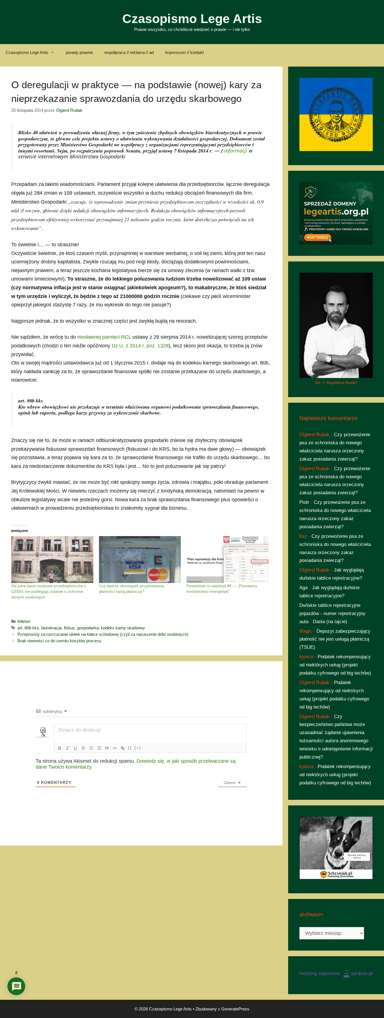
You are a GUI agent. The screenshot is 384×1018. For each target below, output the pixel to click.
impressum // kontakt (184, 52)
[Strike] (83, 748)
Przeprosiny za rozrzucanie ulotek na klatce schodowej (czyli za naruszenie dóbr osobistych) (102, 634)
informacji (235, 150)
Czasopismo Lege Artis (192, 19)
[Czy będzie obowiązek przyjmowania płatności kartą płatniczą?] (140, 559)
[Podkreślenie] (75, 748)
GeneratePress (235, 1008)
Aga (303, 587)
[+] (138, 748)
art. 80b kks (28, 627)
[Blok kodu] (115, 748)
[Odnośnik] (123, 748)
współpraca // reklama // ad (129, 52)
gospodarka (88, 627)
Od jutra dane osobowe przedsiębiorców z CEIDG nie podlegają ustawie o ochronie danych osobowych (48, 591)
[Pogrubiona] (60, 748)
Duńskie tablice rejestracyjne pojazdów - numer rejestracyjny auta (332, 613)
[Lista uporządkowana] (91, 748)
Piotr (304, 502)
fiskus (69, 627)
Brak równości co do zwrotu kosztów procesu (59, 640)
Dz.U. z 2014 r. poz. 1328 (140, 346)
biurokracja (51, 627)
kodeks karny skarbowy (123, 627)
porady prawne (79, 52)
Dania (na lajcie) (330, 621)
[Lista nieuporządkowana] (99, 748)
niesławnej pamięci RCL (104, 337)
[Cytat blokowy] (107, 748)
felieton (23, 621)
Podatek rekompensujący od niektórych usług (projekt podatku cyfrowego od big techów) (335, 665)
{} (130, 748)
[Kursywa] (67, 748)
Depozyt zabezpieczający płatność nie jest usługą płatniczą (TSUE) (335, 639)
